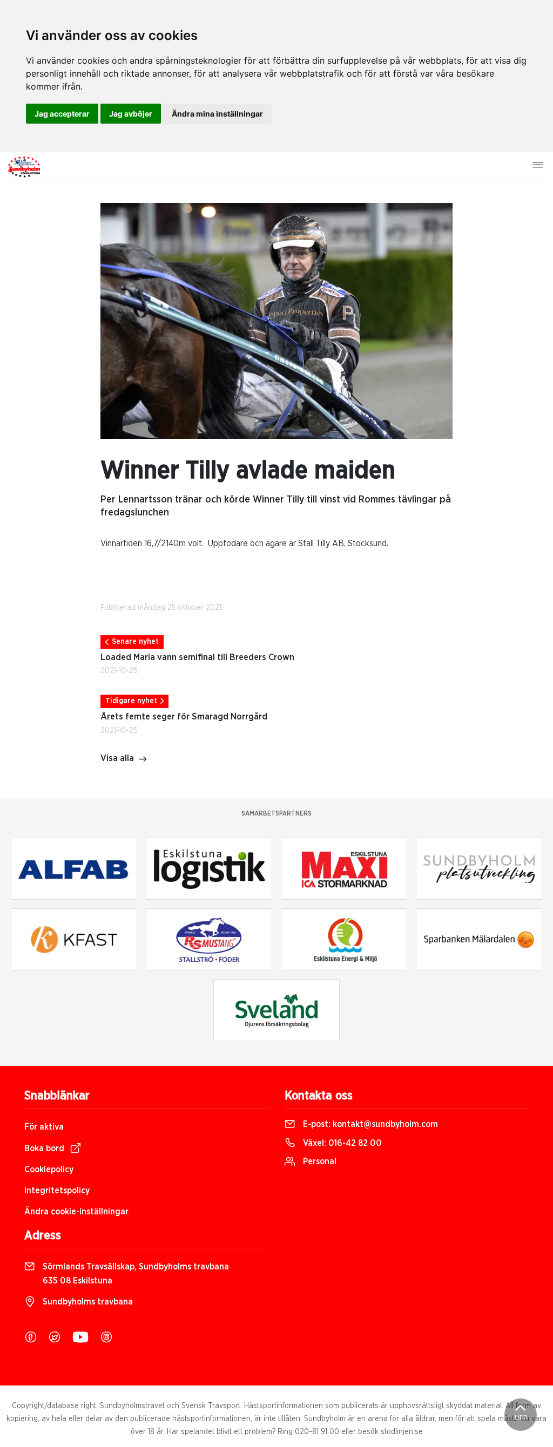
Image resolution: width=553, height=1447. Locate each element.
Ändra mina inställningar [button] (217, 113)
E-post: (369, 1124)
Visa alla (117, 758)
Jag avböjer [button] (130, 113)
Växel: (341, 1143)
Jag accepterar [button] (62, 113)
